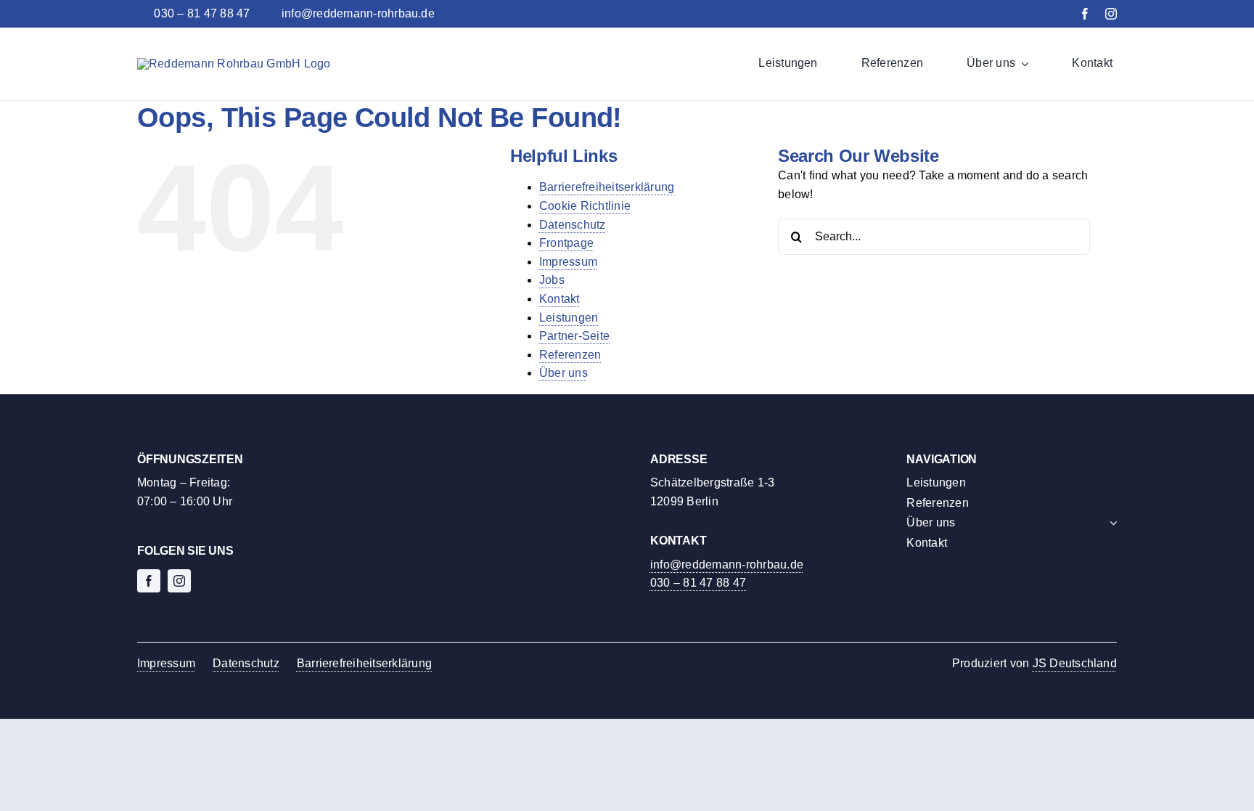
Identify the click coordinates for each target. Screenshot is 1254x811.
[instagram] (1111, 14)
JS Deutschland (1075, 663)
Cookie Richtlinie (585, 206)
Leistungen (568, 317)
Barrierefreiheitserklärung (606, 187)
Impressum (568, 262)
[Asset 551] (233, 63)
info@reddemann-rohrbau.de (726, 564)
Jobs (552, 280)
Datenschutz (572, 225)
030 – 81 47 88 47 (698, 582)
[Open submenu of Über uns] (1110, 522)
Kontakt (559, 299)
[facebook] (1085, 14)
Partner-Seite (574, 336)
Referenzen (570, 355)
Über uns (563, 373)
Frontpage (566, 243)
